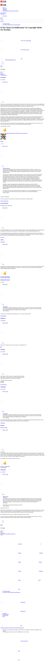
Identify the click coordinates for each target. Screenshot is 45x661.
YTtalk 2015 (22, 602)
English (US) (22, 611)
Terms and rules (6, 614)
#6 (3, 342)
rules (15, 59)
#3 (3, 227)
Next (1, 65)
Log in (1, 18)
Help (4, 616)
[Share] (11, 92)
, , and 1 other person (16, 133)
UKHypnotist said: (6, 168)
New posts (5, 8)
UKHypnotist (28, 40)
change (6, 59)
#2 (3, 166)
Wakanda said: (5, 496)
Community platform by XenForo (12, 627)
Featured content (6, 10)
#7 (3, 374)
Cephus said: (5, 306)
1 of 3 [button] (1, 66)
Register (2, 21)
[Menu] (0, 3)
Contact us (5, 613)
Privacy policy (5, 615)
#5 (3, 304)
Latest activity (16, 10)
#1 (3, 102)
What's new (5, 9)
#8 (3, 411)
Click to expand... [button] (6, 192)
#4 (3, 264)
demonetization (11, 59)
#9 (3, 450)
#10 (3, 494)
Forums (4, 7)
